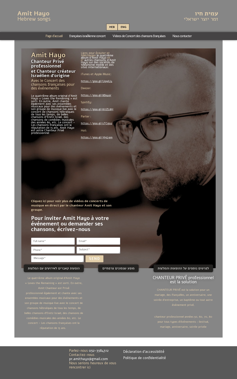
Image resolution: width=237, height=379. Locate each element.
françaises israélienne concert (87, 36)
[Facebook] (74, 372)
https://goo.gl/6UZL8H (97, 109)
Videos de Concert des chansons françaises (138, 36)
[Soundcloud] (106, 372)
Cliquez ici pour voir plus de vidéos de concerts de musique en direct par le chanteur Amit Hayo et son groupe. (71, 205)
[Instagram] (95, 372)
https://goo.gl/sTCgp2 (96, 123)
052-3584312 (99, 350)
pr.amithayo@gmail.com (88, 359)
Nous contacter (182, 36)
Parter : (86, 116)
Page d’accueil (53, 36)
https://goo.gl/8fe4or (96, 95)
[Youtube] (84, 372)
